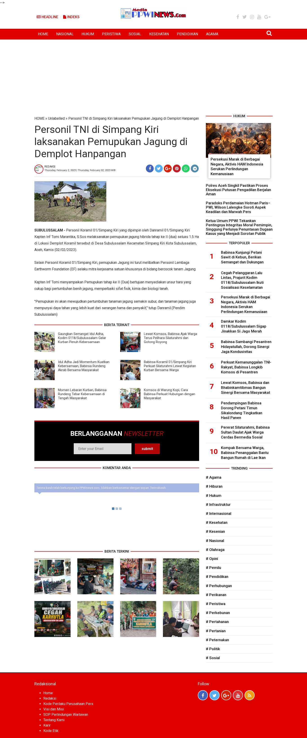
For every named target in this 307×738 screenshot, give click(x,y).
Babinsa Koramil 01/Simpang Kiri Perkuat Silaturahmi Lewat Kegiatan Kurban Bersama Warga (170, 366)
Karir (47, 725)
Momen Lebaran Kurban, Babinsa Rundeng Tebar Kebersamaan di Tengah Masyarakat (82, 394)
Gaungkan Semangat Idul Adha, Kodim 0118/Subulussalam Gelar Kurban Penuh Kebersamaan (82, 338)
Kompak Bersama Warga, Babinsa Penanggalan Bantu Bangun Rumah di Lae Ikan (245, 452)
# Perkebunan (218, 612)
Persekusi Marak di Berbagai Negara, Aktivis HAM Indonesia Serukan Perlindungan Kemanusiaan (237, 166)
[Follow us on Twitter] (214, 695)
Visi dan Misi (53, 709)
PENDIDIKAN (187, 34)
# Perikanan (216, 595)
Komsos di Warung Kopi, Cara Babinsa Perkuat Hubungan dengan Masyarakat (169, 394)
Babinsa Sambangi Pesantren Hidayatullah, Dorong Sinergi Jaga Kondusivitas (246, 346)
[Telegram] (195, 168)
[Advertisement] (153, 73)
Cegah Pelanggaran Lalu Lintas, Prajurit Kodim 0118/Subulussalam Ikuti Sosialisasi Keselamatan (242, 280)
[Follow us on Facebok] (203, 695)
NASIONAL (64, 34)
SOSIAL (135, 34)
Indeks (73, 17)
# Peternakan (217, 640)
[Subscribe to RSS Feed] (250, 695)
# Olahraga (215, 549)
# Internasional (218, 513)
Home (48, 693)
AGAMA (212, 34)
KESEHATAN (159, 34)
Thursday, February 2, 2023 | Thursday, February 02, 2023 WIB (80, 170)
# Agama (213, 477)
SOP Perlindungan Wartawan (65, 714)
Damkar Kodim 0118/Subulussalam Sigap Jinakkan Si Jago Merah (243, 326)
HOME (43, 34)
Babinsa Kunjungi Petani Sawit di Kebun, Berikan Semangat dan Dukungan (242, 257)
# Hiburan (214, 486)
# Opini (212, 558)
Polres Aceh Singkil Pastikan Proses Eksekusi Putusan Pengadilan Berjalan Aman (238, 189)
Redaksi (49, 698)
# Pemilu (213, 567)
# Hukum (213, 495)
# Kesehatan (216, 522)
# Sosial (213, 658)
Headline (49, 17)
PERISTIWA (111, 34)
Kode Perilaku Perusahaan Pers (68, 704)
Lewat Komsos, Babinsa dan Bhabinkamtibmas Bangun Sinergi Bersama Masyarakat (245, 387)
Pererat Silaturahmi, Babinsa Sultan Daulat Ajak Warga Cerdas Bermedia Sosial (245, 432)
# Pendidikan (217, 576)
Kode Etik (50, 731)
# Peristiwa (215, 603)
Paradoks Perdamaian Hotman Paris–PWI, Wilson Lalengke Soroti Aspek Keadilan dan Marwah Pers (238, 207)
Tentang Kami (54, 720)
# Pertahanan (217, 621)
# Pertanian (216, 631)
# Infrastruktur (218, 504)
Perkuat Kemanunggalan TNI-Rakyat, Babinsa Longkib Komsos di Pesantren (246, 367)
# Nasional (215, 540)
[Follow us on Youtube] (238, 695)
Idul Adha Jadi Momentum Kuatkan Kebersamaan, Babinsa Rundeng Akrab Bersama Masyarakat (83, 366)
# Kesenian (215, 531)
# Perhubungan (219, 586)
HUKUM (88, 34)
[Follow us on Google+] (226, 695)
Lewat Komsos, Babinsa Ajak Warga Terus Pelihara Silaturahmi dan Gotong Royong (170, 338)
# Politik (213, 649)
